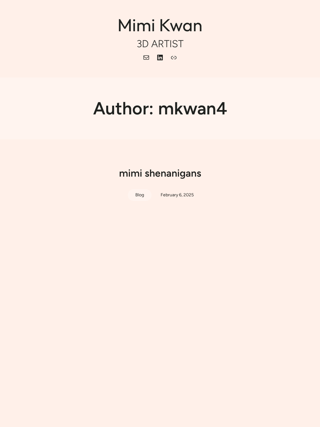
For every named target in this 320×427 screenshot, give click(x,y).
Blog (139, 195)
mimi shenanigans (160, 173)
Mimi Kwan (160, 25)
